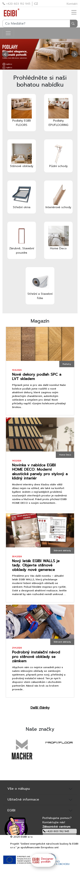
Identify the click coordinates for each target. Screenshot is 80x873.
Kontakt (72, 4)
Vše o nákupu (18, 788)
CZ (36, 4)
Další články (40, 707)
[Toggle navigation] (8, 33)
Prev (5, 54)
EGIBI (11, 810)
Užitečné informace (23, 799)
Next (74, 54)
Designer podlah (47, 860)
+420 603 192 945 (17, 4)
